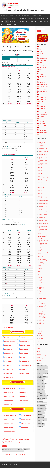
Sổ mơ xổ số (30, 18)
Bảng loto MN (41, 330)
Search (39, 31)
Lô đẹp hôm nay (44, 396)
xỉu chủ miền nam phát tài (9, 388)
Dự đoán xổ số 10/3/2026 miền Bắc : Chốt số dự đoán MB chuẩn (21, 455)
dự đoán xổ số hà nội (40, 389)
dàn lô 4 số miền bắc (24, 353)
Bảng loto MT (41, 331)
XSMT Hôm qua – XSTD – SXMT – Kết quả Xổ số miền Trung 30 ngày (16, 439)
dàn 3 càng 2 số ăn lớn (24, 369)
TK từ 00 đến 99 (43, 116)
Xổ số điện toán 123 (44, 80)
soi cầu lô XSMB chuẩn (40, 417)
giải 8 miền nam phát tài (9, 396)
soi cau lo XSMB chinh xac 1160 (42, 404)
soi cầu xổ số (39, 420)
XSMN (41, 49)
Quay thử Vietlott (43, 132)
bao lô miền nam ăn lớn (9, 400)
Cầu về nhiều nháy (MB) (43, 308)
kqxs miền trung (45, 395)
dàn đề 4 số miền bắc (8, 353)
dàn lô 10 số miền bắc (24, 341)
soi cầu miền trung (13, 449)
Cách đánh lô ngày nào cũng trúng (41, 367)
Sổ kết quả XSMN (43, 58)
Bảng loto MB (41, 328)
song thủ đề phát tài (24, 349)
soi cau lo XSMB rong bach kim (41, 408)
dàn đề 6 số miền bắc (8, 377)
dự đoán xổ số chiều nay (41, 386)
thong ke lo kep (44, 420)
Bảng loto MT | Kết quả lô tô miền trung (10, 438)
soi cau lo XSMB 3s (40, 401)
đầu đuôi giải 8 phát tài (24, 392)
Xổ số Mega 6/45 (43, 65)
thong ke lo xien (39, 421)
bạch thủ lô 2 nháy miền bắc (9, 341)
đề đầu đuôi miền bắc (24, 361)
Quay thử (9, 24)
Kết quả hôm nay (43, 53)
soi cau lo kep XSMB (40, 399)
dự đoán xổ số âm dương (41, 393)
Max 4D (41, 71)
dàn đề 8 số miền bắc (8, 345)
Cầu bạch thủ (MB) (43, 84)
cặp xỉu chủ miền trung (8, 423)
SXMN (2, 21)
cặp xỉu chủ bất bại (8, 404)
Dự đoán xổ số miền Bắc (41, 392)
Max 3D (41, 69)
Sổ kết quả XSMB (43, 56)
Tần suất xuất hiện (43, 114)
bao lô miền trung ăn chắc (26, 419)
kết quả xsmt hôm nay (5, 449)
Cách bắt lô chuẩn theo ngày (41, 365)
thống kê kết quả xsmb (40, 423)
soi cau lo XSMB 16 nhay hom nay (42, 402)
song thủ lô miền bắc (24, 337)
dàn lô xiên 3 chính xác (8, 369)
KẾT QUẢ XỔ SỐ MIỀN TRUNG (6, 448)
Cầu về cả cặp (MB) (43, 89)
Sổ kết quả (21, 21)
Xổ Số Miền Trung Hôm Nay (6, 451)
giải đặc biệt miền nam (8, 392)
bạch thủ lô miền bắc (8, 337)
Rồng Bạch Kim (44, 398)
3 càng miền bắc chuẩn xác (25, 365)
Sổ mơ (15, 24)
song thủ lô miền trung (25, 423)
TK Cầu (39, 21)
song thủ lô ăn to (23, 388)
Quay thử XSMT (43, 130)
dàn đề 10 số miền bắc (24, 373)
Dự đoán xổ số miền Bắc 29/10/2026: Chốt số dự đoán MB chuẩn (13, 454)
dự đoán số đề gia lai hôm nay (41, 383)
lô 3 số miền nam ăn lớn (25, 400)
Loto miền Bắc (42, 118)
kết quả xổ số (39, 396)
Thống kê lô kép (43, 101)
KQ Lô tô (2, 24)
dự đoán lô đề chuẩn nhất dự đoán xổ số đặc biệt (42, 377)
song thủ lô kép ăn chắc (25, 345)
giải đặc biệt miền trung (9, 419)
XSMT (41, 51)
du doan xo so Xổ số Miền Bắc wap (42, 373)
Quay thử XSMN (43, 128)
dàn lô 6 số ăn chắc (8, 357)
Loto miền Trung (43, 123)
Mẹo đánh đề (39, 398)
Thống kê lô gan (43, 97)
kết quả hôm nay (13, 21)
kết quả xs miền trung (26, 448)
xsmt (12, 451)
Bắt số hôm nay (23, 18)
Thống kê (45, 21)
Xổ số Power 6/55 (43, 67)
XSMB (41, 47)
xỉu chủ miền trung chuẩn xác (10, 415)
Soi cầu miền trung (14, 18)
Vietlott (27, 21)
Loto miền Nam (43, 121)
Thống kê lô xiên (43, 99)
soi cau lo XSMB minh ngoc (41, 407)
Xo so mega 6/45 (42, 287)
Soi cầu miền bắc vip (25, 15)
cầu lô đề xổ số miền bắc (41, 369)
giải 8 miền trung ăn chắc (26, 415)
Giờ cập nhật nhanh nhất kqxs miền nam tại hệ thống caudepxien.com (17, 442)
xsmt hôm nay (15, 451)
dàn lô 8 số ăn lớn (8, 361)
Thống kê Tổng (43, 112)
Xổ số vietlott (42, 62)
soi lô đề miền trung (20, 449)
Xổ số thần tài (42, 82)
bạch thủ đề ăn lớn (8, 349)
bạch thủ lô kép (23, 357)
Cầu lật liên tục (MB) (44, 86)
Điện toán (33, 21)
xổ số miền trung (26, 449)
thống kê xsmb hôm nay (40, 424)
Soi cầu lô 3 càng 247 (40, 411)
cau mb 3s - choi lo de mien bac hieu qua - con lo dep (14, 44)
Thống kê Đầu (42, 104)
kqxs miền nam (39, 395)
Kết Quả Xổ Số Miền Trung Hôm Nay (16, 448)
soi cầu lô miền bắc (40, 414)
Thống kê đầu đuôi (43, 95)
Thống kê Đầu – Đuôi (42, 317)
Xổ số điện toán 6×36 (42, 296)
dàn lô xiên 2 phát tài (8, 365)
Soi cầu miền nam (4, 18)
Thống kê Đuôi (43, 106)
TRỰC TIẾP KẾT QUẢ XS (39, 18)
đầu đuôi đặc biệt (23, 396)
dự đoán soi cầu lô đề (40, 382)
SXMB (47, 18)
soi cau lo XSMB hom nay (41, 405)
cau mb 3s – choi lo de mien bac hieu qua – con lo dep (23, 10)
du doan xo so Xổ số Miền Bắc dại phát (42, 372)
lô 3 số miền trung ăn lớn (9, 431)
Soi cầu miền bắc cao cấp (36, 15)
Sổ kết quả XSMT (43, 60)
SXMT (7, 21)
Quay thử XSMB (43, 125)
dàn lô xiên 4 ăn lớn (8, 373)
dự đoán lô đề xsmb (40, 380)
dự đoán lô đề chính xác (41, 379)
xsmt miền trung (21, 451)
